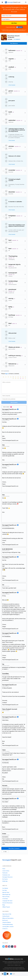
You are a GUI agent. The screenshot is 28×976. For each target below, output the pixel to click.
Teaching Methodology (7, 924)
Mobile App (4, 881)
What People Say (6, 894)
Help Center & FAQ (6, 914)
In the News (5, 898)
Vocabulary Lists (6, 874)
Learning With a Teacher (8, 926)
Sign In (7, 373)
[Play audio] (6, 50)
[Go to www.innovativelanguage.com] (14, 959)
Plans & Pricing (5, 896)
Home (3, 868)
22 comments (17, 39)
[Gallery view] (7, 974)
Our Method (5, 888)
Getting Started (5, 916)
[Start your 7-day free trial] (6, 935)
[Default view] (5, 974)
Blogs (3, 904)
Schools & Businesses (7, 902)
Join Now (14, 23)
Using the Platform (6, 922)
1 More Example (11, 140)
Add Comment (14, 402)
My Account (5, 920)
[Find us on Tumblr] (12, 946)
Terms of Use (17, 29)
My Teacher (5, 879)
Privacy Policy (21, 29)
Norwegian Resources (7, 877)
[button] (25, 2)
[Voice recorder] (6, 53)
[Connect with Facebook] (19, 27)
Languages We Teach (7, 900)
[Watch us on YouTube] (6, 946)
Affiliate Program (6, 907)
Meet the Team (5, 892)
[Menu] (2, 2)
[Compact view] (2, 974)
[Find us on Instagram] (15, 946)
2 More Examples (11, 85)
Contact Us (4, 928)
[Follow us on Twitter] (3, 946)
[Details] (25, 51)
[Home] (13, 3)
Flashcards (4, 872)
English (13, 973)
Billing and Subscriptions (7, 918)
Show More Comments (14, 848)
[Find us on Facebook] (9, 946)
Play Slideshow (14, 43)
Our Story (4, 890)
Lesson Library (5, 870)
